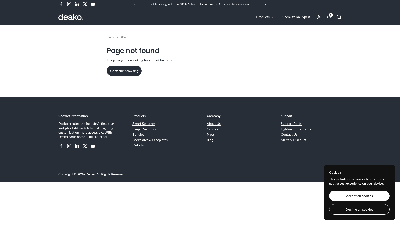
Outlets (138, 145)
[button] (339, 17)
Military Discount (293, 140)
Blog (210, 140)
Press (211, 134)
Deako (90, 174)
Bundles (138, 134)
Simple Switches (144, 129)
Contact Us (289, 134)
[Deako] (70, 17)
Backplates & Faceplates (150, 140)
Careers (212, 129)
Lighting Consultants (296, 129)
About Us (214, 123)
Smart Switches (143, 123)
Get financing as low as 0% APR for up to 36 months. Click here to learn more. (200, 4)
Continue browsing (124, 71)
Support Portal (291, 123)
